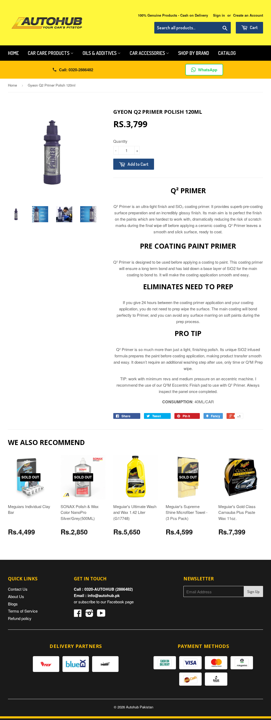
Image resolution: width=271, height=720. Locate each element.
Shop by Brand (193, 53)
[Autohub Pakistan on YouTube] (101, 614)
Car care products (49, 53)
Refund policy (19, 618)
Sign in (219, 15)
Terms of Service (23, 611)
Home (13, 53)
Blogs (13, 604)
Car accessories (148, 53)
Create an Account (248, 15)
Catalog (227, 53)
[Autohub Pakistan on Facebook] (78, 614)
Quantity (120, 141)
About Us (16, 596)
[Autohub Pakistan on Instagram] (89, 614)
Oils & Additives (100, 53)
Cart (253, 27)
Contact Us (18, 589)
